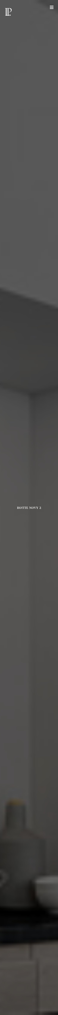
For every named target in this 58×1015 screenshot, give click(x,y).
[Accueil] (8, 11)
